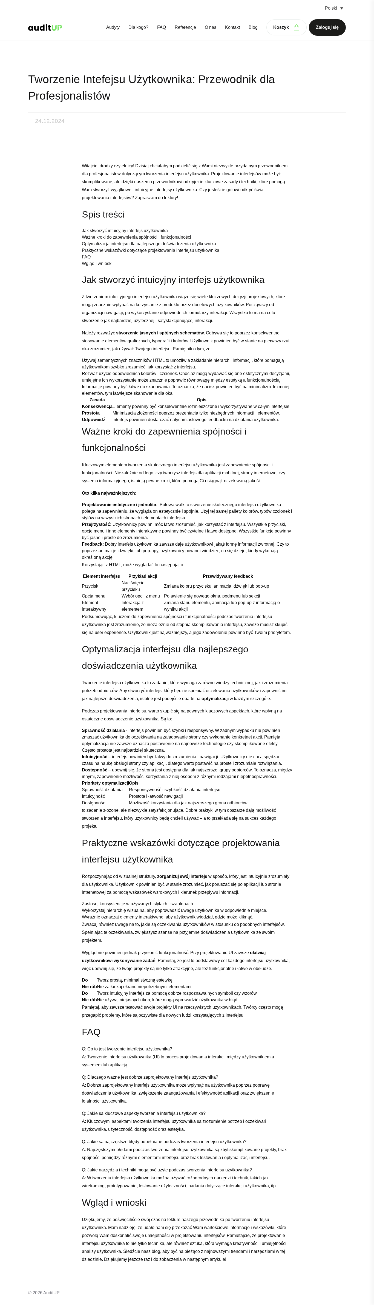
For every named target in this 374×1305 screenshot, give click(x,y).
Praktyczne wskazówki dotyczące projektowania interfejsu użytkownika (150, 250)
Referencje (185, 27)
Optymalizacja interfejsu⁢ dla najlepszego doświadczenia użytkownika (149, 243)
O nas (210, 27)
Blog (253, 27)
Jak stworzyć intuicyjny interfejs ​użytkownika (125, 230)
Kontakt (232, 27)
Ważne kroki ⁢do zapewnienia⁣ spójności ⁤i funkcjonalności (136, 237)
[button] (334, 8)
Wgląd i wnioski (97, 263)
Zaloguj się (327, 27)
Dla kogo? (138, 27)
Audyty (113, 27)
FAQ (161, 27)
